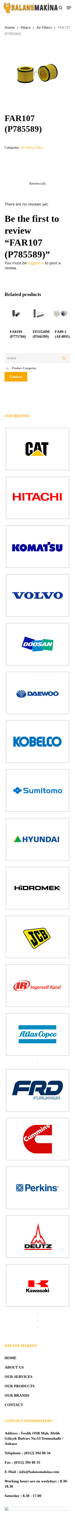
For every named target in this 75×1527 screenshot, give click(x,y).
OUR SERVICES (18, 1377)
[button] (69, 8)
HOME (10, 1358)
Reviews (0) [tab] (37, 183)
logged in (36, 262)
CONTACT (14, 1405)
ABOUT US (14, 1367)
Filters (26, 27)
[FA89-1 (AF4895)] (61, 313)
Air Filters (44, 27)
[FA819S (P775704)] (16, 313)
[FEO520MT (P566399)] (39, 313)
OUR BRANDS (17, 1395)
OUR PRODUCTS (20, 1386)
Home (10, 27)
